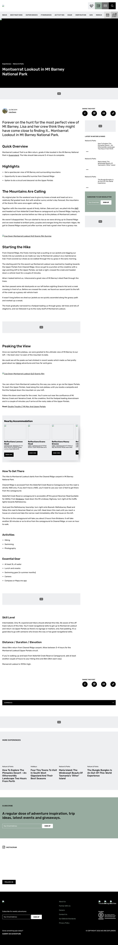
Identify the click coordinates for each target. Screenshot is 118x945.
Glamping (16, 446)
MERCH (99, 15)
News (4, 15)
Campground (8, 446)
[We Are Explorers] (3, 6)
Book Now (9, 454)
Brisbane (20, 499)
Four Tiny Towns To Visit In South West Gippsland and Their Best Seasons (44, 774)
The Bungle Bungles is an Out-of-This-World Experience (106, 181)
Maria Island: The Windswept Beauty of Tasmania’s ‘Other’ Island (106, 163)
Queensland (14, 155)
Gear (70, 15)
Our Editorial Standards (67, 919)
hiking (18, 363)
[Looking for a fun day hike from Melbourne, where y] (16, 862)
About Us (62, 902)
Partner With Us (64, 906)
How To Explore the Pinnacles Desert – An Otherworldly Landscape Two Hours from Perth (106, 146)
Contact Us (63, 914)
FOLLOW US (9, 882)
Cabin (30, 446)
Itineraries (46, 15)
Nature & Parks (18, 64)
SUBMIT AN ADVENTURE (11, 934)
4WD (76, 208)
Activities (59, 15)
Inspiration (80, 15)
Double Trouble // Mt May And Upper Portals (27, 406)
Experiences (32, 15)
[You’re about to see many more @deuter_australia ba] (102, 862)
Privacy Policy (64, 923)
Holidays (34, 767)
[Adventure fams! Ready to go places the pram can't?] (45, 862)
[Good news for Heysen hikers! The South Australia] (73, 862)
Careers (62, 910)
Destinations (16, 15)
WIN (91, 15)
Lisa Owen (12, 112)
